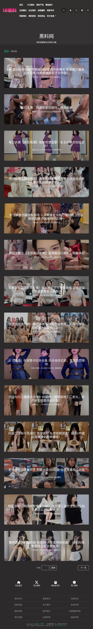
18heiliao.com (60, 625)
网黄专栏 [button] (50, 10)
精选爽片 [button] (49, 5)
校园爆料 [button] (41, 10)
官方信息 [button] (50, 16)
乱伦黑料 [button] (32, 10)
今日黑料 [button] (30, 5)
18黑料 (42, 624)
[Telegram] (82, 10)
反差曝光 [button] (23, 10)
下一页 (83, 567)
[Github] (87, 10)
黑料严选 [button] (40, 5)
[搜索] (64, 10)
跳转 (53, 567)
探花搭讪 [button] (41, 16)
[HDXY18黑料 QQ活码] (70, 10)
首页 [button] (21, 5)
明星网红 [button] (23, 16)
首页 (6, 51)
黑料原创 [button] (32, 16)
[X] (76, 10)
